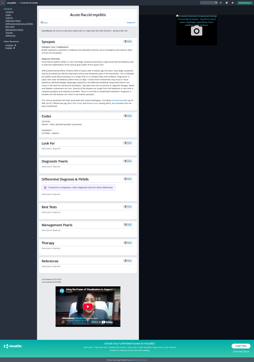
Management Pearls (14, 29)
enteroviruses (117, 100)
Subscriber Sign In (245, 3)
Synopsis (9, 12)
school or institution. (140, 360)
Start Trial (241, 346)
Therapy (9, 32)
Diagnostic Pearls (13, 20)
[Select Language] (227, 3)
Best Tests (10, 26)
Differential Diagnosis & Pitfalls (19, 23)
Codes (8, 15)
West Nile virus (74, 103)
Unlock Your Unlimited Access (129, 343)
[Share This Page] (221, 3)
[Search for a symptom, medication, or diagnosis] (209, 2)
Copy (129, 41)
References (10, 35)
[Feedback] (233, 3)
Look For (9, 18)
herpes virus (92, 103)
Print (45, 23)
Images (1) (131, 23)
